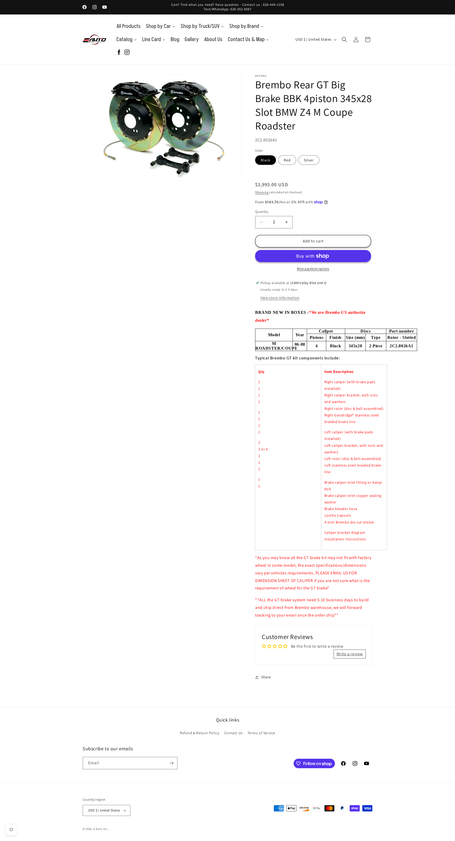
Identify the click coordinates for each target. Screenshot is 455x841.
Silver (309, 160)
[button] (344, 39)
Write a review (350, 654)
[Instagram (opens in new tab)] (127, 53)
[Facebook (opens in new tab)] (119, 53)
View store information (279, 297)
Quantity (261, 211)
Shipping (262, 192)
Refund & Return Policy (199, 733)
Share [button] (266, 677)
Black (265, 160)
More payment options (313, 269)
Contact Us (233, 733)
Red (287, 160)
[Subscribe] (171, 763)
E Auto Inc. (100, 829)
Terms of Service (261, 733)
